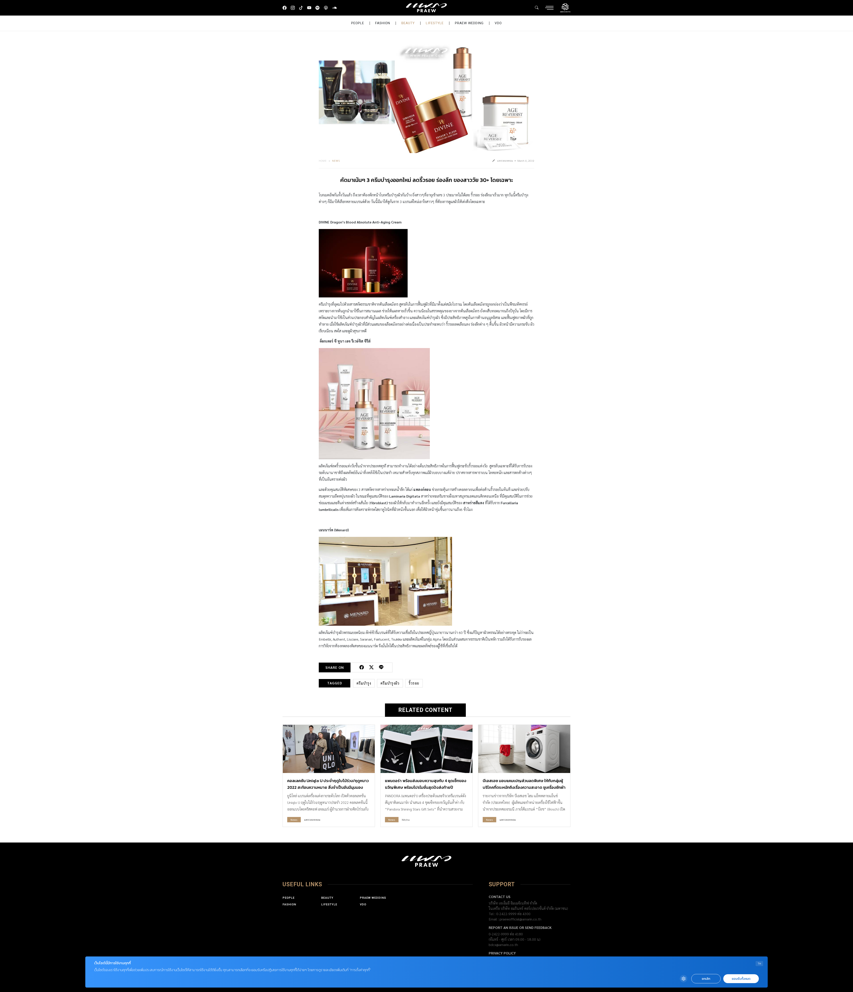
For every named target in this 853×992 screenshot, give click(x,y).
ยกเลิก (706, 978)
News (336, 160)
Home (323, 160)
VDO (498, 23)
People (357, 23)
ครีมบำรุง (364, 683)
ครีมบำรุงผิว (390, 683)
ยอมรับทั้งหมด (741, 978)
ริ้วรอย (414, 683)
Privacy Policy (502, 953)
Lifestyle (435, 23)
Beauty (408, 23)
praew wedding (469, 23)
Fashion (382, 23)
